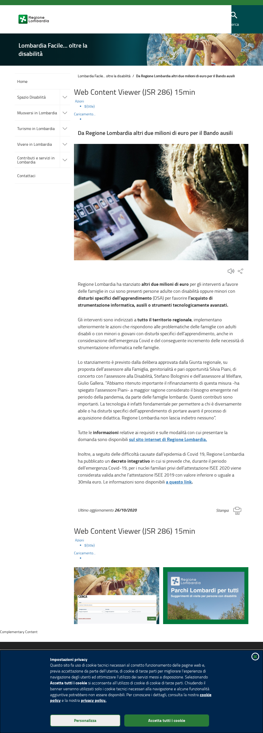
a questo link (179, 481)
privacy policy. (93, 700)
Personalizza (85, 720)
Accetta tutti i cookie (166, 720)
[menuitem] (166, 106)
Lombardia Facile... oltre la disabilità (104, 75)
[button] (211, 19)
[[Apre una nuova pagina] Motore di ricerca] (116, 594)
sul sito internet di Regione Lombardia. (168, 439)
